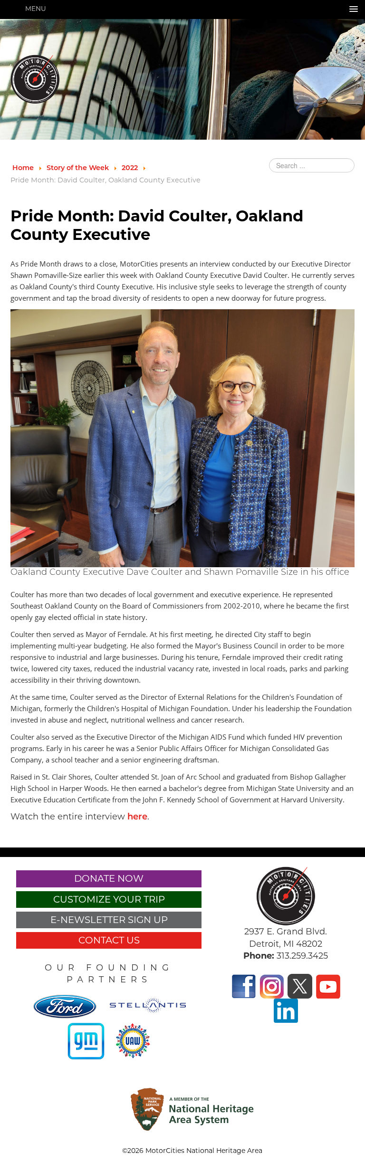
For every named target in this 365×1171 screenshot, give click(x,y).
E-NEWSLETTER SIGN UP (109, 919)
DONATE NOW (109, 878)
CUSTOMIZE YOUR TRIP (109, 899)
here (137, 817)
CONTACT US (109, 940)
